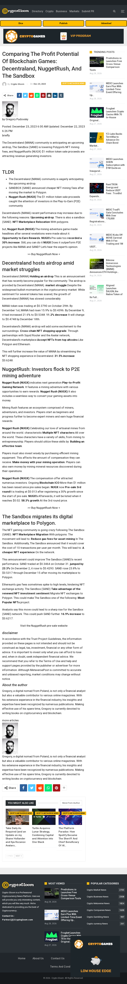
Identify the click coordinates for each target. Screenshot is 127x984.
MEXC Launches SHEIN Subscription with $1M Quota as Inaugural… (107, 165)
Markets (74, 11)
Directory (37, 11)
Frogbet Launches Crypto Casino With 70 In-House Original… (107, 114)
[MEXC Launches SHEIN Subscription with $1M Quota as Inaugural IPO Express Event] (97, 163)
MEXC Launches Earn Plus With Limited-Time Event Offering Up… (106, 89)
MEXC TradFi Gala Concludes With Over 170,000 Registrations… (106, 215)
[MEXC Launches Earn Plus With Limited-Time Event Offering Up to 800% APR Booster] (97, 87)
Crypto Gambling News (98, 917)
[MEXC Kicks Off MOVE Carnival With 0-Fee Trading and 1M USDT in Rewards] (97, 238)
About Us (38, 958)
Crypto (49, 11)
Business (61, 11)
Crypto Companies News (98, 910)
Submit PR (88, 11)
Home (21, 958)
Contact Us (57, 958)
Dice (21, 23)
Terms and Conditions (63, 966)
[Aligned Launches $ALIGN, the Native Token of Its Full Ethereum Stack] (97, 289)
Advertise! (106, 23)
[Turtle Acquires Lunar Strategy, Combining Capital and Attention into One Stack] (44, 817)
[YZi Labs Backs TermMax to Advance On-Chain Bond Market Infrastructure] (97, 137)
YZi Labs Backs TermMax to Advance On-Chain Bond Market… (106, 140)
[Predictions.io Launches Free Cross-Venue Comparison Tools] (97, 62)
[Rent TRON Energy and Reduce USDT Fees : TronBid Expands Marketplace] (97, 188)
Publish (63, 23)
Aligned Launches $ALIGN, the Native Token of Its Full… (106, 291)
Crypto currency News (97, 923)
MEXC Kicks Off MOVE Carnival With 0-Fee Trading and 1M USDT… (106, 241)
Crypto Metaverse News (73, 83)
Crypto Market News (96, 890)
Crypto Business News (97, 896)
